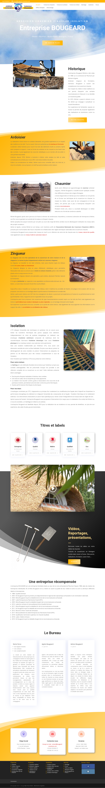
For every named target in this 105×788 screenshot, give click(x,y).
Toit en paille (15, 768)
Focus (97, 5)
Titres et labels (69, 768)
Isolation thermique (52, 772)
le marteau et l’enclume (56, 144)
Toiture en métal (74, 5)
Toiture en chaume (49, 5)
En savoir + (17, 455)
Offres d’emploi (40, 7)
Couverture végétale (17, 769)
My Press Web (29, 785)
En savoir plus (52, 43)
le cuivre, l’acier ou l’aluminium (24, 265)
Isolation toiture (51, 764)
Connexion (13, 781)
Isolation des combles (53, 771)
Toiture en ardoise (62, 5)
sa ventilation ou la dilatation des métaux (35, 307)
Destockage (50, 7)
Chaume (14, 764)
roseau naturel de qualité (86, 232)
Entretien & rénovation (32, 772)
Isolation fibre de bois (53, 766)
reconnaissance (65, 206)
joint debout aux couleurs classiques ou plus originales (33, 302)
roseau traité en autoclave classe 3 (36, 235)
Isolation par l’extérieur (50, 768)
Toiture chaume (16, 766)
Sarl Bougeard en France (69, 772)
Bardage (83, 5)
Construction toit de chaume (17, 772)
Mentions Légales (39, 785)
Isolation (91, 5)
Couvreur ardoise (33, 764)
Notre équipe (77, 119)
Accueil (38, 5)
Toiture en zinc (33, 769)
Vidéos (74, 561)
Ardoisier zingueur (34, 766)
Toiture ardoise (33, 768)
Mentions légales (69, 769)
